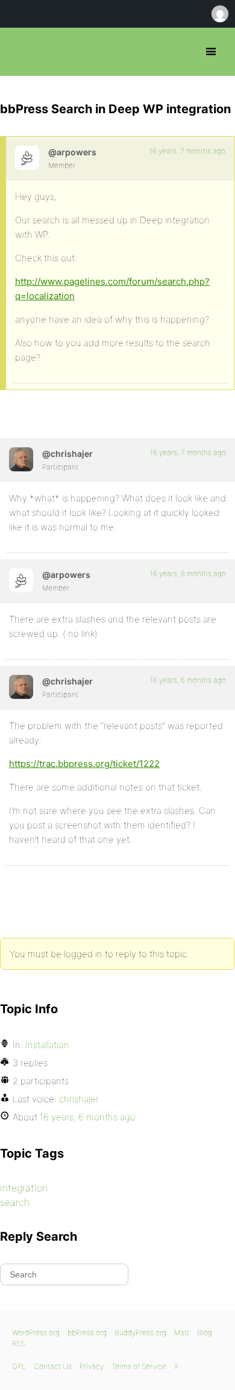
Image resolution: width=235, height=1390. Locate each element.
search (15, 1202)
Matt (181, 1332)
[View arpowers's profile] (27, 158)
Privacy (92, 1366)
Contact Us (53, 1366)
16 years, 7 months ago (187, 150)
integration (24, 1188)
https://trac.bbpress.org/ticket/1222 (84, 763)
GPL (19, 1366)
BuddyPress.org (140, 1332)
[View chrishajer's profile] (21, 459)
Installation (47, 1044)
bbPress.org (19, 52)
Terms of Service (138, 1366)
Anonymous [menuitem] (219, 14)
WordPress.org (36, 1332)
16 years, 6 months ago (188, 573)
